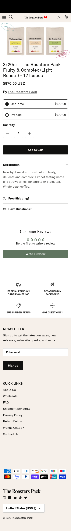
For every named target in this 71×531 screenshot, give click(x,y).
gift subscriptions (46, 5)
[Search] (12, 17)
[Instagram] (4, 497)
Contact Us (10, 434)
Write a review (35, 254)
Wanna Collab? (13, 427)
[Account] (58, 17)
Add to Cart (35, 150)
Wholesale (10, 396)
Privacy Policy (13, 415)
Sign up (13, 365)
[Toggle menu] (4, 17)
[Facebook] (9, 497)
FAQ (6, 402)
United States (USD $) (21, 508)
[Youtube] (15, 497)
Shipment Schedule (16, 408)
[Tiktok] (20, 497)
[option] (35, 41)
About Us (9, 390)
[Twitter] (25, 497)
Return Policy (12, 421)
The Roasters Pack (22, 92)
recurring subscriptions (23, 9)
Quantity (9, 125)
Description (11, 165)
